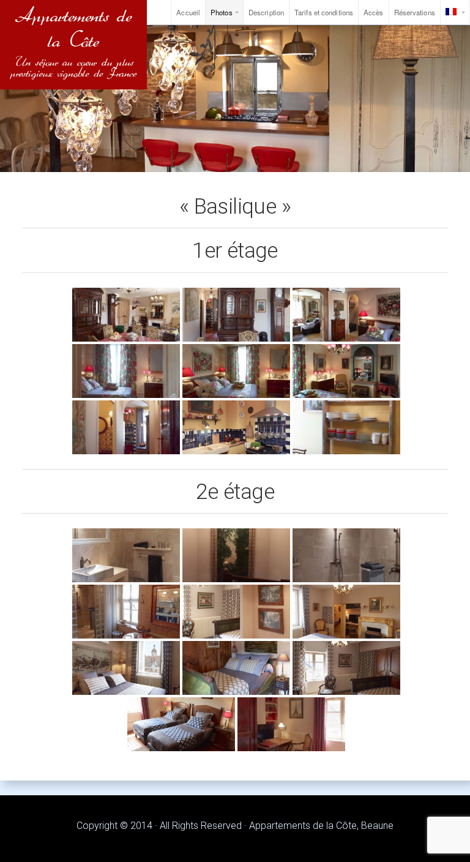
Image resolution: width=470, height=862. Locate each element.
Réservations (414, 12)
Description (266, 12)
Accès (374, 12)
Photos (222, 12)
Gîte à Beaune (73, 44)
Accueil (188, 12)
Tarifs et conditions (323, 12)
